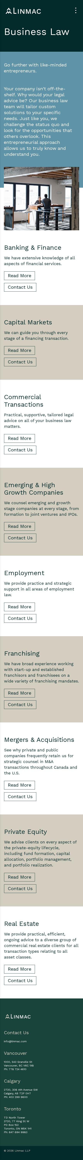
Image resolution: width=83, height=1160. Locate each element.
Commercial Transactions (23, 400)
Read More (19, 275)
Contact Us (20, 287)
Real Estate (21, 923)
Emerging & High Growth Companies (33, 488)
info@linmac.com (15, 1041)
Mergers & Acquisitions (39, 739)
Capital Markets (28, 322)
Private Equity (25, 831)
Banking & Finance (32, 247)
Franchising (22, 653)
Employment (24, 573)
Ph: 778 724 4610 (15, 1069)
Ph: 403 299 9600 (16, 1097)
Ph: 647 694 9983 (15, 1132)
